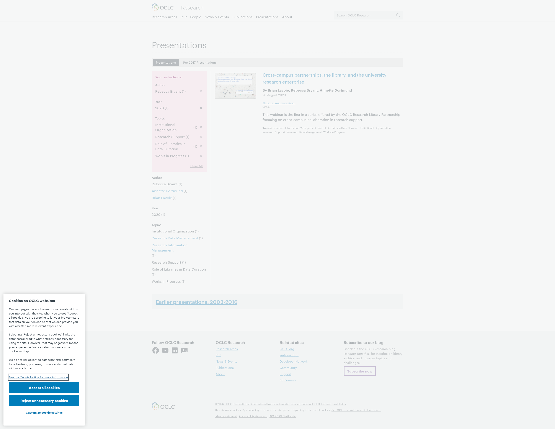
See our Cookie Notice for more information (38, 377)
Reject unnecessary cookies (44, 400)
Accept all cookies (44, 387)
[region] (44, 360)
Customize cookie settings (44, 412)
